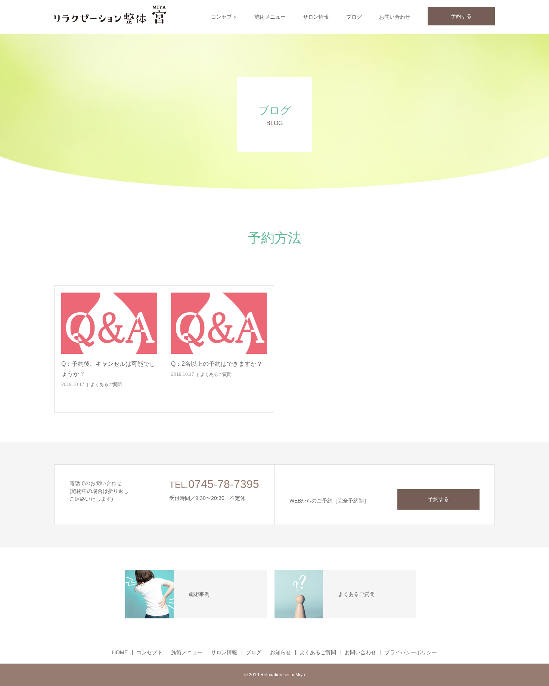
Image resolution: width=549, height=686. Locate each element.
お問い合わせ (394, 17)
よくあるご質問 (106, 384)
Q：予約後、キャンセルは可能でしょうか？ (108, 369)
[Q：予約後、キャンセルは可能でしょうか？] (109, 323)
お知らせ (280, 652)
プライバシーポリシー (411, 652)
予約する (461, 16)
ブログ (354, 17)
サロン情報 (316, 17)
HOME (120, 652)
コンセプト (224, 17)
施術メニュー (270, 17)
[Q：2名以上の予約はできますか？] (219, 323)
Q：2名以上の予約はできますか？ (217, 364)
